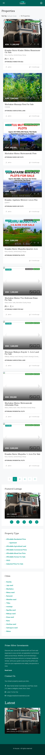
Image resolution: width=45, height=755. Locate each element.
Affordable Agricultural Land (16, 546)
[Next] (30, 479)
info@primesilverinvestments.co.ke (18, 696)
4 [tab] (30, 522)
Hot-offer (36, 21)
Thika (8, 603)
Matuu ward (10, 592)
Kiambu (9, 582)
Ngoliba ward (11, 610)
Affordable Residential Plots (16, 539)
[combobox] (14, 16)
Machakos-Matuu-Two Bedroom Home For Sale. (21, 299)
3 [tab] (24, 522)
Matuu (8, 631)
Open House (29, 269)
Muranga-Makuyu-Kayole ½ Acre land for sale (22, 353)
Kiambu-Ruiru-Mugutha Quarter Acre (21, 249)
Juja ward (9, 585)
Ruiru (8, 621)
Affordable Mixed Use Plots (16, 553)
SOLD (8, 560)
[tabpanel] (22, 506)
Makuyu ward (10, 614)
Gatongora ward (11, 628)
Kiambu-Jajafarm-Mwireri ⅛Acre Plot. (21, 200)
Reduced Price (28, 220)
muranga (9, 607)
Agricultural (28, 75)
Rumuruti (9, 596)
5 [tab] (36, 522)
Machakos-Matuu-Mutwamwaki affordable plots (18, 404)
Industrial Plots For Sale (14, 564)
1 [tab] (11, 522)
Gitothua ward (11, 624)
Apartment (13, 543)
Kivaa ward (10, 617)
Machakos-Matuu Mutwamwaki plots (20, 153)
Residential (29, 171)
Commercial (28, 21)
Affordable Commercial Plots (16, 550)
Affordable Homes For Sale (15, 557)
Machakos (10, 589)
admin (9, 67)
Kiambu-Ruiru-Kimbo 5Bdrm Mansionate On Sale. (22, 51)
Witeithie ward (11, 599)
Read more (8, 670)
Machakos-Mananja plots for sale (19, 104)
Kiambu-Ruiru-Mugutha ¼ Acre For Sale (22, 454)
